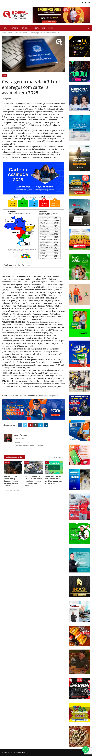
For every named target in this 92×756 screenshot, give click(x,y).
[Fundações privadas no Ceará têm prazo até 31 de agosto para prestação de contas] (54, 467)
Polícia (27, 462)
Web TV (36, 28)
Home (5, 28)
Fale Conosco (47, 28)
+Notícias (14, 28)
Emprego (26, 28)
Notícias (7, 462)
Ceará (4, 75)
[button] (85, 749)
